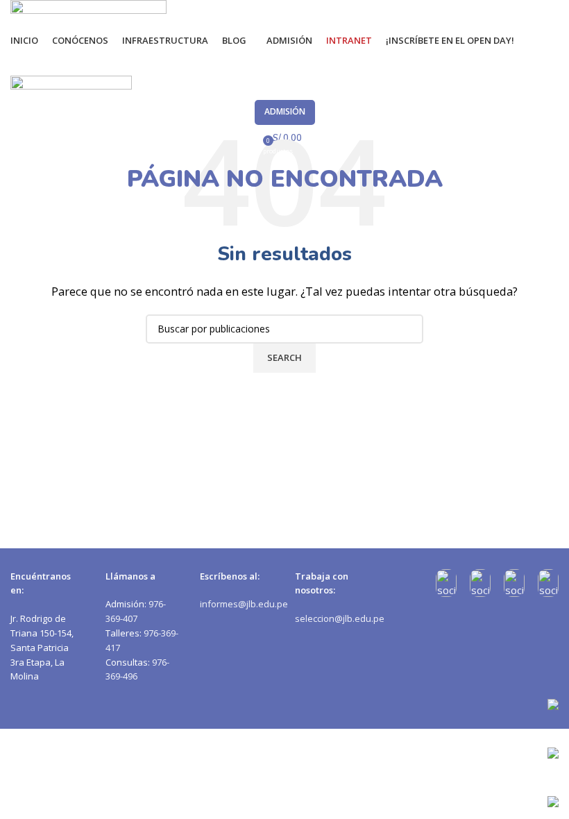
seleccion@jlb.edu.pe (339, 618)
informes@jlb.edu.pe (244, 604)
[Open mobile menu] (284, 62)
